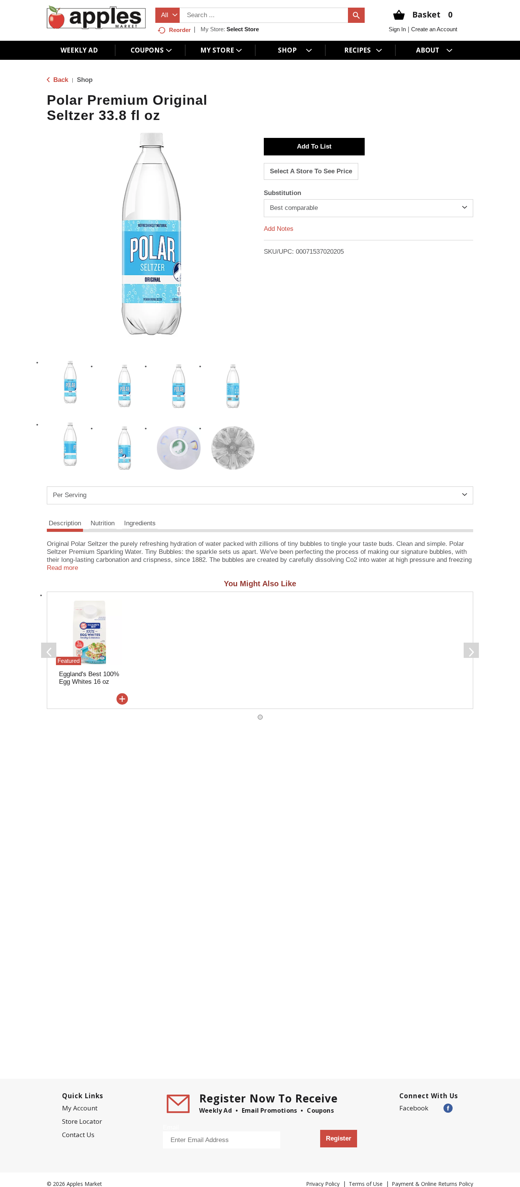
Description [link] (65, 523)
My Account (79, 1108)
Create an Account (434, 29)
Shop (85, 79)
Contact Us (78, 1134)
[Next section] (471, 650)
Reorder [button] (180, 30)
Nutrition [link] (103, 523)
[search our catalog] (356, 15)
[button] (70, 382)
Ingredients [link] (140, 523)
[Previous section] (48, 650)
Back (59, 79)
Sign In (397, 29)
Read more (62, 567)
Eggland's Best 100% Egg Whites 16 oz (89, 677)
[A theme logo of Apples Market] (96, 17)
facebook (413, 1108)
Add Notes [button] (278, 228)
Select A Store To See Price (311, 171)
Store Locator (82, 1121)
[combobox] (167, 15)
